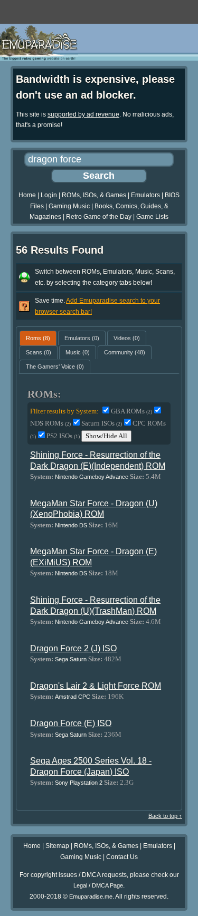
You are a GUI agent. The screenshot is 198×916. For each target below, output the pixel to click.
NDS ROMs (50, 423)
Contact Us (122, 857)
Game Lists (152, 216)
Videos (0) (127, 338)
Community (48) (124, 352)
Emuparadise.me (90, 896)
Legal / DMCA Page (98, 885)
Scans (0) (38, 352)
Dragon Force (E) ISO (70, 723)
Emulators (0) (81, 338)
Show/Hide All (106, 436)
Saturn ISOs (101, 423)
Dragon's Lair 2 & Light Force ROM (95, 685)
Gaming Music (69, 206)
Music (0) (77, 352)
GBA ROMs (131, 411)
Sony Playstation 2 (78, 782)
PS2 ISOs (63, 436)
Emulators (145, 195)
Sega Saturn (71, 659)
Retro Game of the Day (98, 216)
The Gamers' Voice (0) (55, 366)
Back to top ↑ (165, 816)
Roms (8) (38, 338)
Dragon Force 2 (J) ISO (73, 648)
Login (49, 195)
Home (27, 195)
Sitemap (57, 846)
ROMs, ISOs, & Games (94, 195)
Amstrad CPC (72, 696)
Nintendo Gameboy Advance (91, 477)
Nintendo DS (71, 525)
